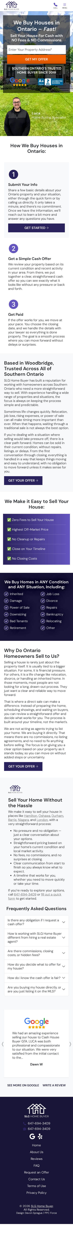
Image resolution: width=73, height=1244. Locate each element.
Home (36, 1145)
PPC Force (51, 1213)
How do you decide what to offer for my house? (34, 966)
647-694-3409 (25, 894)
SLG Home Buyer (42, 1206)
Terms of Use (36, 1186)
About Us (36, 1152)
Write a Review (54, 1085)
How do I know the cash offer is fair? (34, 978)
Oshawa (44, 816)
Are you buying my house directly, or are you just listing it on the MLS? (34, 989)
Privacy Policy (36, 1193)
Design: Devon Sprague (29, 1213)
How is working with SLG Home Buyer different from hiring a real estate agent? (35, 937)
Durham (57, 816)
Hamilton (30, 816)
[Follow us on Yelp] (40, 1136)
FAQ (37, 1165)
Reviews (36, 1159)
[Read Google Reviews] (32, 1136)
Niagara (23, 820)
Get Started (36, 228)
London (42, 820)
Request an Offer (36, 1172)
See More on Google (23, 1085)
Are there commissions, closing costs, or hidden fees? (30, 953)
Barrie (12, 820)
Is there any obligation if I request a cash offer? (33, 922)
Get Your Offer (23, 480)
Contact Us (36, 1179)
